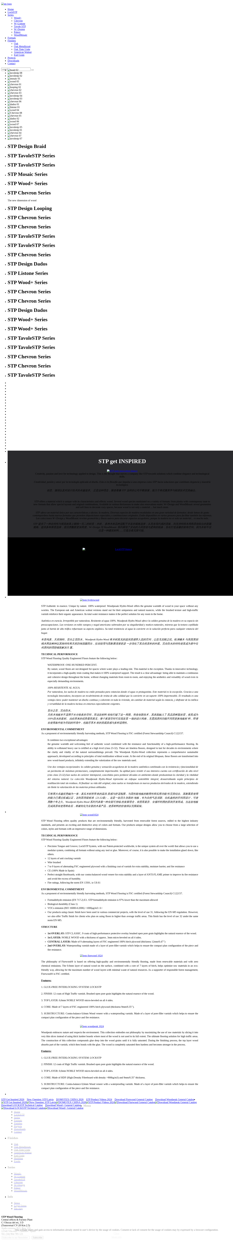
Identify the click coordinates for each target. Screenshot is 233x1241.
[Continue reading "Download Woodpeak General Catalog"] (176, 1102)
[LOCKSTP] (122, 549)
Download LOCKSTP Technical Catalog (22, 1105)
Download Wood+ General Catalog (63, 1105)
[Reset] (32, 69)
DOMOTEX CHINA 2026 (70, 1099)
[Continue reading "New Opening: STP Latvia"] (41, 1102)
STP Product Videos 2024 (99, 1099)
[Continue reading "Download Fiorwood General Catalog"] (135, 1102)
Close (116, 1233)
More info (117, 1237)
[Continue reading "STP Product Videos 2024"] (100, 1102)
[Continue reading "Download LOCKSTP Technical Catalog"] (23, 1108)
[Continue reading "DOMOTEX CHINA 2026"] (71, 1102)
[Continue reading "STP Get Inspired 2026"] (14, 1102)
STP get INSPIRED (122, 461)
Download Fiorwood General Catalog (134, 1099)
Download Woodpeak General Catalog (174, 1099)
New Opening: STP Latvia (40, 1099)
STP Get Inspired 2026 (12, 1099)
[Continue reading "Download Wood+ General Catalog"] (64, 1108)
